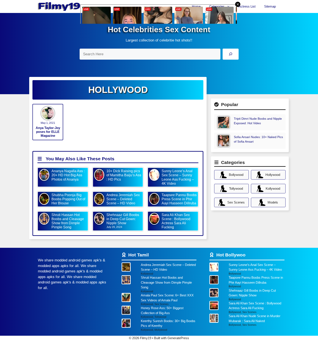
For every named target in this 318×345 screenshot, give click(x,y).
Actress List (247, 6)
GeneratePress (178, 338)
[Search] (230, 54)
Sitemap (270, 6)
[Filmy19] (59, 6)
